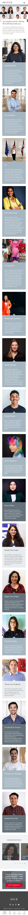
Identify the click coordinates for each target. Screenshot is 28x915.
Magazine (6, 5)
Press (23, 908)
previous (15, 863)
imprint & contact (7, 908)
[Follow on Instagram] (10, 904)
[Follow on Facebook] (15, 904)
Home (2, 5)
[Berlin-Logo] (14, 899)
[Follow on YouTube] (18, 904)
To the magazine (13, 885)
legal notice (17, 908)
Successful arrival (15, 5)
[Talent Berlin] (7, 2)
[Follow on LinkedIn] (13, 904)
